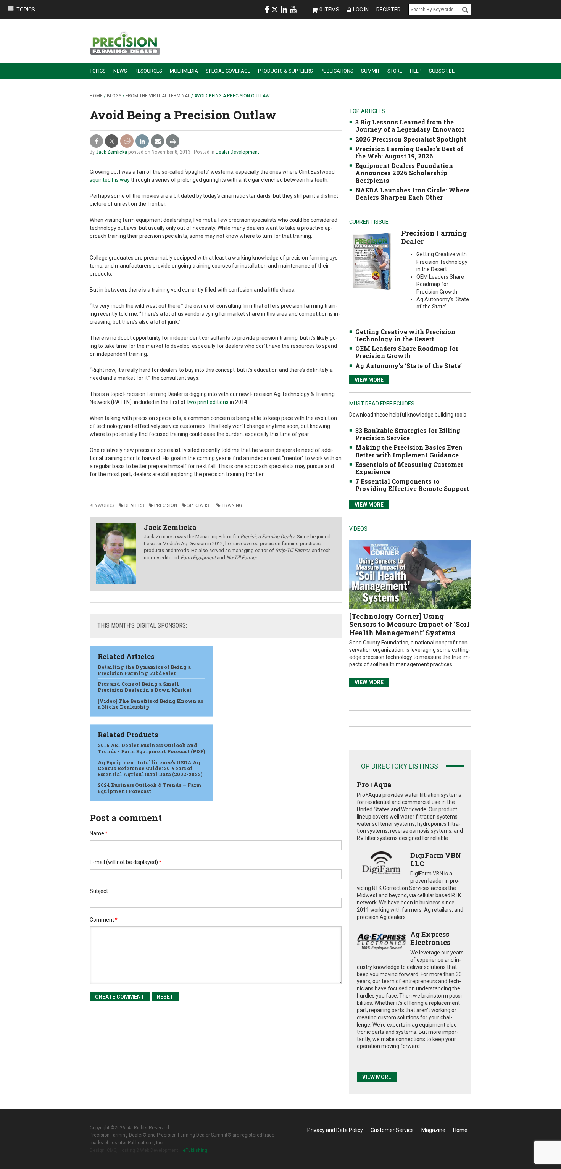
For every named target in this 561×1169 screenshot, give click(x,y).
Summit (370, 71)
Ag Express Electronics (430, 938)
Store (394, 71)
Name (99, 833)
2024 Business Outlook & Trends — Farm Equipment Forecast (150, 787)
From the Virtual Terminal (158, 95)
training (232, 505)
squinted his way (110, 180)
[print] (172, 141)
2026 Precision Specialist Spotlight (410, 139)
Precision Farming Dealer (434, 237)
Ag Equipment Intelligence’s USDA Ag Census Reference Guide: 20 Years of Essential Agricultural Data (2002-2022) (150, 768)
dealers (134, 505)
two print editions (208, 402)
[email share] (157, 141)
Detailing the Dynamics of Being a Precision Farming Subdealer (144, 670)
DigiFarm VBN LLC (435, 859)
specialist (199, 505)
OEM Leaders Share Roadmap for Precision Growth (406, 352)
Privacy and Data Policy (335, 1130)
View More (369, 380)
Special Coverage (228, 71)
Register (388, 9)
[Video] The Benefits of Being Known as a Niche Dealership (150, 704)
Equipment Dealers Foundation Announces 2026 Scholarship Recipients (404, 172)
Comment (104, 920)
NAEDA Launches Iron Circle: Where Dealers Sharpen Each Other (412, 193)
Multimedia (184, 71)
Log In (361, 9)
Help (415, 71)
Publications (337, 71)
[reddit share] (127, 141)
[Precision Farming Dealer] (371, 261)
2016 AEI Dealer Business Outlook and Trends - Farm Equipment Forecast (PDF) (151, 748)
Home (96, 95)
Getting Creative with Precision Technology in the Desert (405, 335)
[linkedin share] (142, 141)
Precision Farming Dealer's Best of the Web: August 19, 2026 (409, 152)
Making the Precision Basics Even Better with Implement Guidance (409, 451)
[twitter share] (111, 141)
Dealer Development (237, 152)
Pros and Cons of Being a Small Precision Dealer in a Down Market (145, 686)
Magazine (433, 1130)
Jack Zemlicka (111, 152)
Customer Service (392, 1130)
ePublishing (195, 1150)
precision (165, 505)
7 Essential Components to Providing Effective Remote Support (412, 484)
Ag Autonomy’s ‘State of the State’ (408, 366)
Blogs (114, 95)
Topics (25, 9)
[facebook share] (96, 141)
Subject (99, 891)
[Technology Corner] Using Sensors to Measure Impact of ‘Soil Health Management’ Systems (409, 624)
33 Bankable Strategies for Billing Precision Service (407, 434)
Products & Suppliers (285, 71)
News (120, 71)
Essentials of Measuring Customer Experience (409, 468)
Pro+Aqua (374, 784)
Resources (148, 71)
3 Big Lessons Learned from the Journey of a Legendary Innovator (409, 125)
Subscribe (442, 71)
